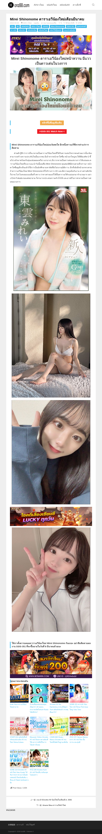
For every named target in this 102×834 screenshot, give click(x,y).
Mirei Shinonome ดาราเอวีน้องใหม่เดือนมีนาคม (47, 19)
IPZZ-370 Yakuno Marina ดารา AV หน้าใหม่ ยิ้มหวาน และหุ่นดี (79, 739)
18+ (12, 26)
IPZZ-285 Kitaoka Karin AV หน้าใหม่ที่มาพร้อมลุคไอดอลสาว (39, 772)
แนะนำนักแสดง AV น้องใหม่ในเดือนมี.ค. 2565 (54, 800)
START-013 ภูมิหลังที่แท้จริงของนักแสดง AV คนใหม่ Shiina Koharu (18, 739)
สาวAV (13, 30)
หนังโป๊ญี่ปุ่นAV (55, 30)
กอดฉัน (36, 23)
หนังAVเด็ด (32, 30)
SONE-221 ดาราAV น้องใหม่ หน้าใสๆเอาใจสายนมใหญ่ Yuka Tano (79, 707)
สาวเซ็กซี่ (77, 5)
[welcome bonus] (51, 45)
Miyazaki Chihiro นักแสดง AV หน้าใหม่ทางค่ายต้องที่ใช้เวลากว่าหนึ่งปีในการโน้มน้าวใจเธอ (39, 741)
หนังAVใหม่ (52, 5)
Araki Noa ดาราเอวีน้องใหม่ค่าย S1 (18, 705)
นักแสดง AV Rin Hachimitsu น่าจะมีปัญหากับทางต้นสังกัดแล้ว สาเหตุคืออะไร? (59, 708)
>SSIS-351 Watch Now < (52, 131)
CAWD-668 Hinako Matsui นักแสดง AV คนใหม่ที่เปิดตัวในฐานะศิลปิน (59, 739)
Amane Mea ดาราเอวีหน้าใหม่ (54, 805)
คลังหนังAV (65, 5)
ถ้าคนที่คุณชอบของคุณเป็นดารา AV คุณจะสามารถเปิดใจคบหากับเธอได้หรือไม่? (39, 708)
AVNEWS (25, 26)
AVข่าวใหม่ (39, 5)
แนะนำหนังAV (69, 30)
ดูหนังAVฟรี (81, 26)
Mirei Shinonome (57, 26)
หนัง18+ (22, 30)
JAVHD (45, 26)
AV (18, 26)
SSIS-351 (70, 26)
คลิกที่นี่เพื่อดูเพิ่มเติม (52, 123)
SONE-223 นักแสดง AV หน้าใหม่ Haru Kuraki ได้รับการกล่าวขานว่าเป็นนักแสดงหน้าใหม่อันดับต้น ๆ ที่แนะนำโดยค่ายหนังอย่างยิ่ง (19, 776)
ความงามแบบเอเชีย (48, 23)
